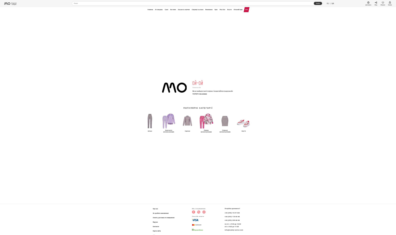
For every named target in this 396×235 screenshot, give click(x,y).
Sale (246, 9)
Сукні (166, 9)
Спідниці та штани (197, 9)
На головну (203, 94)
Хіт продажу (159, 9)
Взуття (229, 9)
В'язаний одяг (238, 9)
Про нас (155, 209)
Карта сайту (157, 231)
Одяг (216, 9)
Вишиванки (208, 9)
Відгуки (155, 222)
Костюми (173, 9)
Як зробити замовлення (161, 213)
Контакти (156, 226)
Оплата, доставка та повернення (163, 217)
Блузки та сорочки (184, 9)
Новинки (150, 9)
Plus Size (222, 9)
